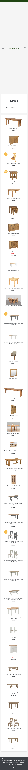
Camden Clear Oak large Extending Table (13, 746)
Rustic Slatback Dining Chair (13, 163)
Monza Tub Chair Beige (13, 361)
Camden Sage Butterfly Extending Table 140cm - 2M (13, 579)
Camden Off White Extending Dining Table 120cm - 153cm (13, 617)
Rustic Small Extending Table (13, 198)
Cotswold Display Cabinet (13, 485)
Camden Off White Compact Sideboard (13, 655)
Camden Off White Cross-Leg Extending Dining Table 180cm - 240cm (13, 598)
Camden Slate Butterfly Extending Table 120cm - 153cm (13, 523)
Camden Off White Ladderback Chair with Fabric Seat (13, 636)
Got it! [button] (14, 767)
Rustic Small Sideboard (13, 145)
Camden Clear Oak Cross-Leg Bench (13, 674)
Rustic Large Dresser (13, 415)
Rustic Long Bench (13, 398)
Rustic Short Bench (13, 128)
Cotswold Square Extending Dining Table (13, 288)
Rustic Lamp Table (13, 181)
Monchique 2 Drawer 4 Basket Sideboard (13, 450)
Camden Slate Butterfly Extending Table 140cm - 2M (13, 323)
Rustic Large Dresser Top (13, 251)
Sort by (8, 107)
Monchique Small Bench (13, 270)
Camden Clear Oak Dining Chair (13, 728)
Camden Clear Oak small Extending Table (13, 710)
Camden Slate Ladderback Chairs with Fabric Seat (13, 541)
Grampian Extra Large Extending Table (13, 468)
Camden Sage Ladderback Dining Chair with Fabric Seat (13, 560)
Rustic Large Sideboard (13, 233)
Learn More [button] (19, 764)
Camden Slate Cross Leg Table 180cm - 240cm (13, 504)
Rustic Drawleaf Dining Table (13, 433)
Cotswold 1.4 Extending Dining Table (13, 305)
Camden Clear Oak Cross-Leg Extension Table (13, 692)
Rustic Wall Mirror (13, 378)
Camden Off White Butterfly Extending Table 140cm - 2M (13, 342)
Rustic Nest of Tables (13, 216)
